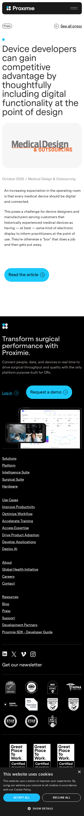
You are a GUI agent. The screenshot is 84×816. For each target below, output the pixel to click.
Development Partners (19, 625)
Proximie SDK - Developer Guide (27, 632)
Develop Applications (19, 542)
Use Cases (10, 500)
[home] (23, 8)
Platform (9, 465)
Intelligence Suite (16, 472)
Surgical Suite (13, 479)
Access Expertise (15, 528)
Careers (8, 576)
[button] (74, 8)
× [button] (79, 772)
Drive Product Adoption (20, 535)
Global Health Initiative (20, 569)
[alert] (42, 791)
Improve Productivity (18, 507)
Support (8, 618)
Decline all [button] (61, 797)
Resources (10, 597)
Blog (5, 604)
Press (6, 611)
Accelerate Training (17, 521)
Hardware (10, 486)
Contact (8, 583)
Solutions (9, 458)
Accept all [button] (22, 797)
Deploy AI (9, 549)
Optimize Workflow (17, 514)
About (7, 562)
